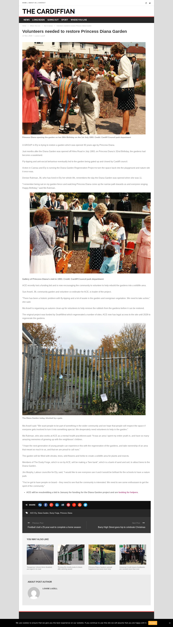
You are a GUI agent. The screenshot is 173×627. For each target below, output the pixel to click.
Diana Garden (43, 513)
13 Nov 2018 (27, 36)
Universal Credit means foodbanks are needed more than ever (132, 568)
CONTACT (42, 3)
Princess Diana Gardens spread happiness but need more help (100, 568)
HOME (24, 3)
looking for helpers (128, 492)
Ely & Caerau (48, 26)
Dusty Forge (54, 513)
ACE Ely (33, 513)
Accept (153, 623)
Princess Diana (66, 513)
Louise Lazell (40, 36)
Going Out (53, 20)
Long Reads (38, 20)
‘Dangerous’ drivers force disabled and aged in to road (39, 568)
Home (24, 26)
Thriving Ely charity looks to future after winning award (70, 568)
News (27, 20)
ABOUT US (33, 3)
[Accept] (169, 623)
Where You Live (79, 20)
